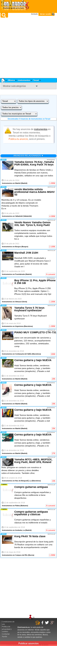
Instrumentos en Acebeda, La (13, 530)
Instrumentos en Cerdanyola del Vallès (17, 354)
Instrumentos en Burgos (11, 246)
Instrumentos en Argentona (12, 326)
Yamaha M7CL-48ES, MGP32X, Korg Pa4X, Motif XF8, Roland (33, 461)
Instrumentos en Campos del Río (14, 555)
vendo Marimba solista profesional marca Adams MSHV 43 (34, 192)
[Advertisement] (28, 47)
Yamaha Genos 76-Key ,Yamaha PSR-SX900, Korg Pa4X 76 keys (34, 163)
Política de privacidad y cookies (7, 629)
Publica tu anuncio (18, 139)
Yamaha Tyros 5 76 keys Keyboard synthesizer (29, 309)
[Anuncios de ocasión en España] (15, 6)
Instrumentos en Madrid (11, 183)
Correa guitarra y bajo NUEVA (32, 360)
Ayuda (4, 636)
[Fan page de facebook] (42, 624)
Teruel (36, 80)
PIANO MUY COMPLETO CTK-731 (35, 332)
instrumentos (24, 80)
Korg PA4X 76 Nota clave (29, 536)
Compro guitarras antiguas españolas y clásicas (31, 513)
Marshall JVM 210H (26, 252)
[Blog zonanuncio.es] (38, 624)
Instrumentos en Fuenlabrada (13, 274)
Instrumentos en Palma (11, 505)
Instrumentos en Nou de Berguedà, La (16, 481)
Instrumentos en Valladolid (12, 216)
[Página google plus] (52, 624)
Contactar (6, 634)
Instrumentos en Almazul (11, 302)
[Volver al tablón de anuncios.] (4, 80)
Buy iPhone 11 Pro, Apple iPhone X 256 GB (35, 281)
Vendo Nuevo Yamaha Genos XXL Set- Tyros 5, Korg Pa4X (32, 224)
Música (11, 80)
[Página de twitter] (47, 624)
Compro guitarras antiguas (31, 487)
